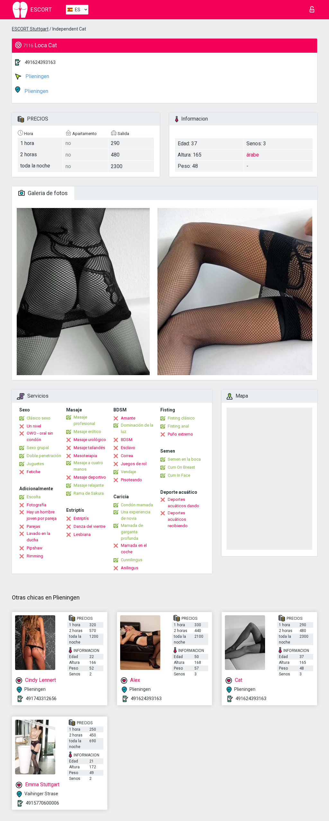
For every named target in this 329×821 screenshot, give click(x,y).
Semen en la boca (184, 459)
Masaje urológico (90, 439)
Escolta (33, 496)
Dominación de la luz (137, 428)
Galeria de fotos (47, 193)
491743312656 (41, 698)
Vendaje (128, 471)
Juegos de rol (134, 463)
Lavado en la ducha (38, 536)
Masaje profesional (84, 420)
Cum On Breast (181, 467)
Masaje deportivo (90, 477)
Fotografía (36, 504)
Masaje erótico (87, 431)
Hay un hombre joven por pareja (42, 515)
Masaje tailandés (89, 447)
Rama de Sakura (89, 493)
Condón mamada (137, 504)
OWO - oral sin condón (40, 436)
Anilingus (129, 567)
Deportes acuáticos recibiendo (178, 519)
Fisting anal (178, 426)
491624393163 (40, 62)
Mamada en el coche (134, 548)
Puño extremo (180, 434)
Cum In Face (179, 475)
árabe (252, 155)
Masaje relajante (89, 485)
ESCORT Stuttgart (30, 29)
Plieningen (36, 76)
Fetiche (33, 471)
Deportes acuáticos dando (183, 502)
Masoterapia (85, 455)
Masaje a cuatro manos (88, 466)
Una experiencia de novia (135, 515)
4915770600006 (42, 803)
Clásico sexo (38, 418)
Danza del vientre (89, 526)
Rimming (35, 556)
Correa (127, 455)
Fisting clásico (181, 418)
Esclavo (128, 447)
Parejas (33, 526)
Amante (128, 418)
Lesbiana (82, 534)
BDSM (126, 439)
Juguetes (35, 463)
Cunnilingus (131, 559)
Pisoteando (131, 479)
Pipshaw (34, 548)
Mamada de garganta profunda (132, 532)
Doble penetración (44, 455)
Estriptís (81, 518)
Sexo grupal (38, 447)
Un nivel (34, 426)
